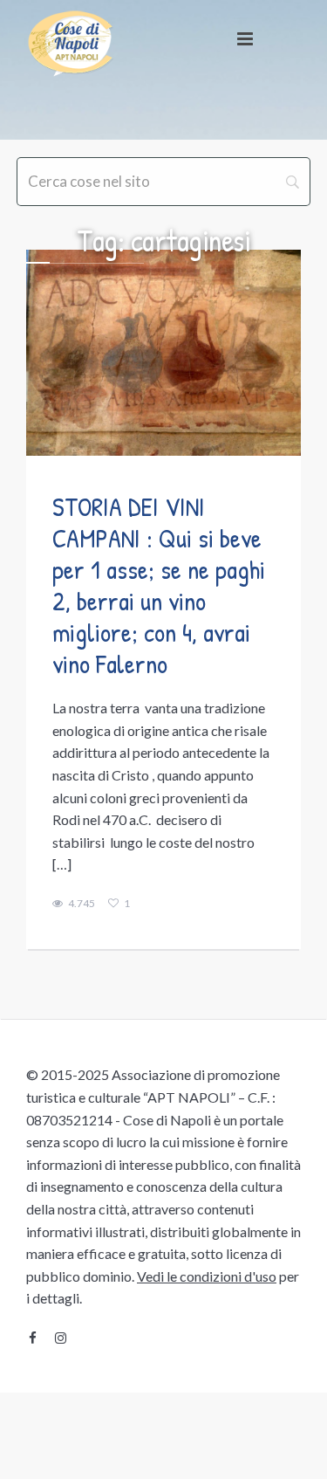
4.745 (81, 904)
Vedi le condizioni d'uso (206, 1276)
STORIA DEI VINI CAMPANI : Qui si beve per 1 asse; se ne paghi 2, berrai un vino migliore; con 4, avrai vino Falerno (158, 585)
